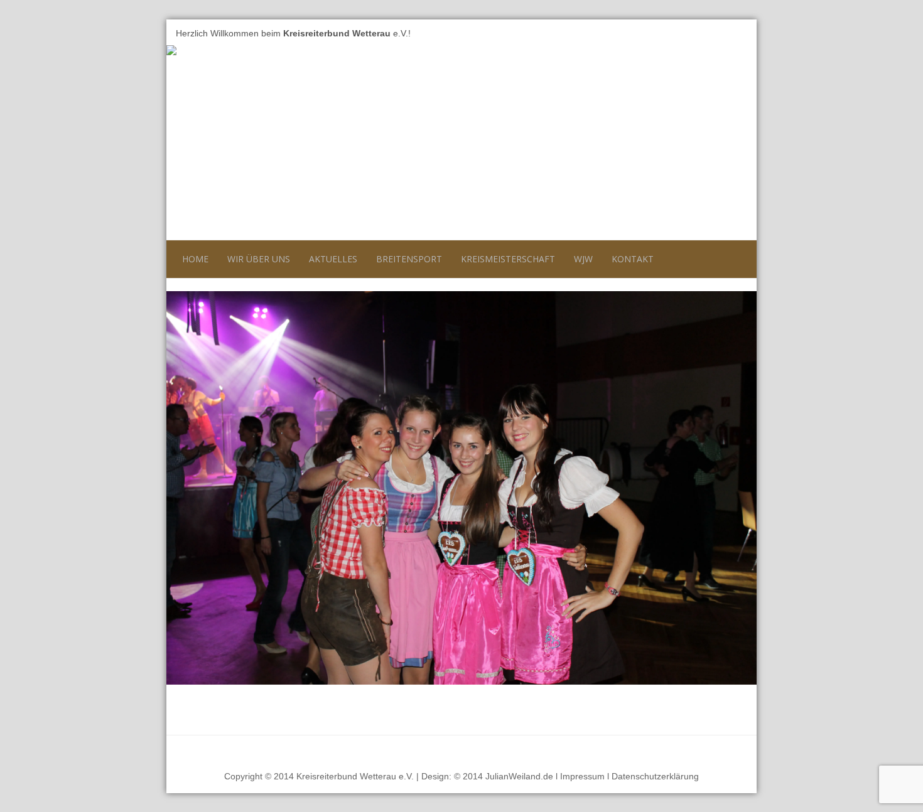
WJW (583, 259)
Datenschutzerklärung (655, 776)
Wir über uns (258, 259)
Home (195, 259)
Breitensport (409, 259)
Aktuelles (333, 259)
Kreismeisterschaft (508, 259)
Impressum (582, 776)
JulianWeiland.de (519, 776)
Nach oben (724, 750)
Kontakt (633, 259)
